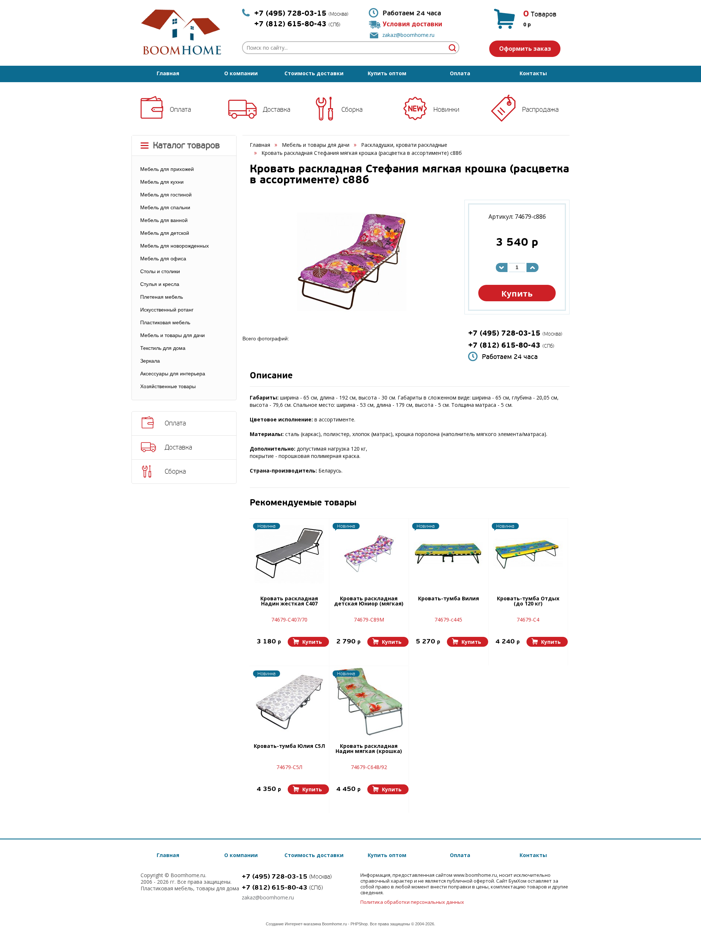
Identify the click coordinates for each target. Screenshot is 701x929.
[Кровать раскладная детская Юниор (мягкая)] (368, 554)
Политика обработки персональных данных (412, 902)
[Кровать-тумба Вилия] (448, 554)
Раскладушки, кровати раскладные (404, 144)
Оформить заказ (525, 49)
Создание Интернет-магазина (293, 924)
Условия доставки (412, 24)
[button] (308, 642)
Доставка (276, 109)
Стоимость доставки (314, 73)
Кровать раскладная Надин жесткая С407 (289, 601)
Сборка (352, 109)
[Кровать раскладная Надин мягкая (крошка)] (368, 702)
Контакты (533, 73)
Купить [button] (517, 293)
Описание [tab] (271, 376)
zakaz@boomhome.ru (408, 34)
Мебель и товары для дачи (315, 144)
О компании (241, 73)
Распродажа (540, 109)
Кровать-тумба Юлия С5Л (289, 746)
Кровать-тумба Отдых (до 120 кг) (528, 601)
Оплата (460, 73)
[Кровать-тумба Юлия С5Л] (289, 702)
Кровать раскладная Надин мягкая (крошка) (369, 748)
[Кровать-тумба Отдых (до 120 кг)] (528, 554)
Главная (168, 73)
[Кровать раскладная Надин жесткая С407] (289, 554)
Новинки (446, 109)
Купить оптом (387, 73)
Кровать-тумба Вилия (448, 599)
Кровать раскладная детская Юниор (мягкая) (368, 601)
